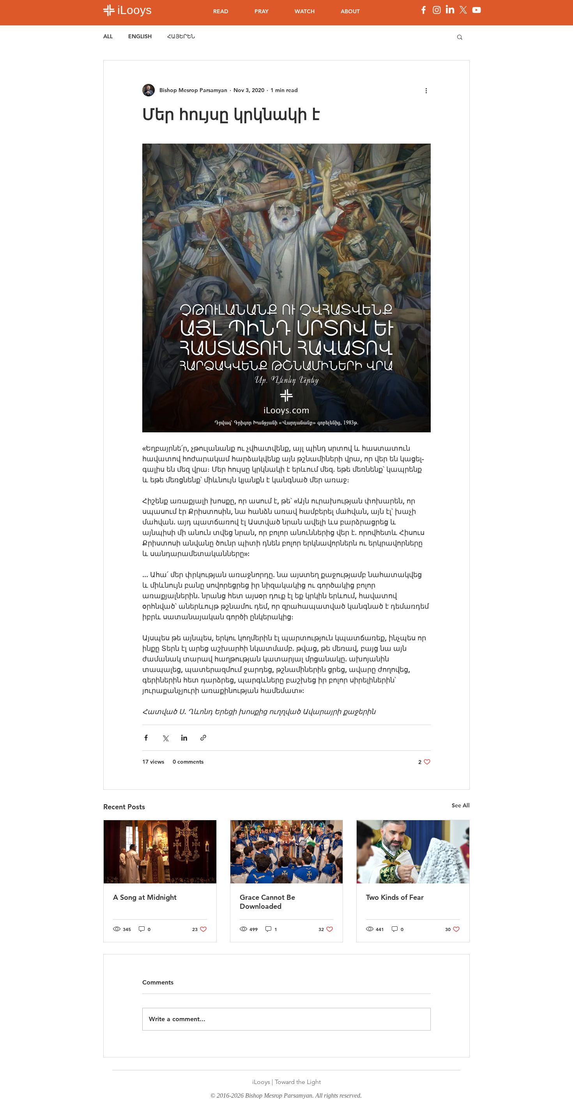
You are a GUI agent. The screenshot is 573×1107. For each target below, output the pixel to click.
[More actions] (426, 90)
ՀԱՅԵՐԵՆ (181, 36)
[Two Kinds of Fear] (413, 851)
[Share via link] (203, 737)
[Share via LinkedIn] (184, 737)
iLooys (134, 10)
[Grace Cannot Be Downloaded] (286, 851)
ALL (108, 36)
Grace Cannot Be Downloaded (267, 902)
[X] (463, 10)
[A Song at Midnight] (160, 851)
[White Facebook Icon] (423, 10)
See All (461, 805)
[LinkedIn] (450, 10)
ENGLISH (140, 36)
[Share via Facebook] (146, 737)
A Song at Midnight (145, 897)
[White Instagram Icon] (437, 10)
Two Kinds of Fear (395, 897)
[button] (459, 37)
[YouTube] (476, 10)
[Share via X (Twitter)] (165, 737)
